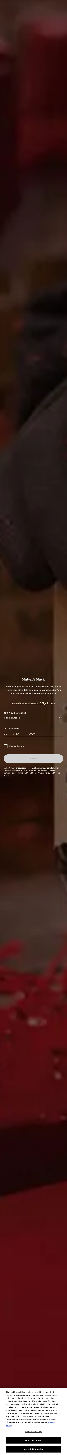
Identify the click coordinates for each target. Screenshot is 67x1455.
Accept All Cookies (33, 1449)
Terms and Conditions (27, 773)
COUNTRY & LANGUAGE (15, 713)
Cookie (57, 773)
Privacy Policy (44, 773)
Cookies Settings (33, 1431)
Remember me (16, 746)
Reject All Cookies (33, 1440)
